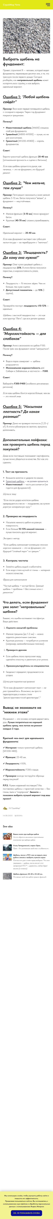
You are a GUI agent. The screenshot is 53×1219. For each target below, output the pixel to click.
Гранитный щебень (15, 481)
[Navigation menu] (48, 4)
